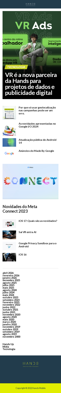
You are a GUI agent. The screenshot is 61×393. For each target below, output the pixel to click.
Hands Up (8, 344)
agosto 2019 (10, 334)
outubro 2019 (10, 329)
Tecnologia (9, 349)
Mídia (6, 346)
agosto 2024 (10, 290)
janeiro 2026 (10, 277)
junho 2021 (9, 312)
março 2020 (9, 321)
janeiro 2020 (10, 324)
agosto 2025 (10, 282)
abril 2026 (8, 272)
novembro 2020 (11, 314)
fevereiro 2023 (11, 302)
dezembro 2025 (11, 280)
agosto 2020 (10, 316)
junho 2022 (9, 307)
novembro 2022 (11, 304)
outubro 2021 (10, 309)
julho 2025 (8, 285)
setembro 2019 (11, 331)
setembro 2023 (11, 299)
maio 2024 (8, 295)
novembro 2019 (11, 326)
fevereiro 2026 (11, 275)
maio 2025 (8, 287)
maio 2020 (8, 319)
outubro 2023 (10, 297)
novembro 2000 (11, 336)
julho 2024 (8, 292)
